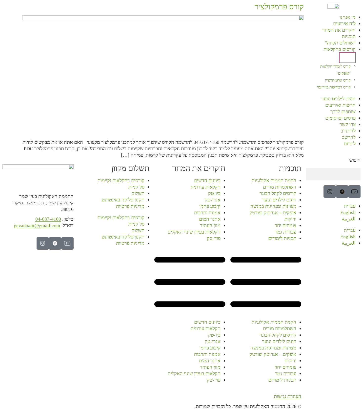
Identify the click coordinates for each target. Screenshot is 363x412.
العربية (349, 218)
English (348, 212)
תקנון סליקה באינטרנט (123, 199)
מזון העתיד (210, 225)
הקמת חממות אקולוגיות (274, 180)
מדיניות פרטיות (130, 206)
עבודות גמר (285, 232)
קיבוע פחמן (210, 206)
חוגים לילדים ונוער (279, 199)
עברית (350, 206)
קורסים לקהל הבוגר (278, 193)
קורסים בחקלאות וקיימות (121, 180)
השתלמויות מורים (279, 187)
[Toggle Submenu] (347, 57)
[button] (266, 282)
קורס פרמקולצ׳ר (279, 6)
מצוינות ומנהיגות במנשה (273, 206)
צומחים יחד (285, 225)
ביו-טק (214, 193)
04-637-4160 (48, 219)
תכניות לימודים (282, 238)
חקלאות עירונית (206, 187)
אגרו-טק (213, 199)
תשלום (138, 193)
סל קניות (136, 187)
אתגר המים (210, 219)
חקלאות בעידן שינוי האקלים (194, 232)
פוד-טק (214, 238)
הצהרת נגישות (287, 396)
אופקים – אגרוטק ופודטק (272, 212)
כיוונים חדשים (207, 180)
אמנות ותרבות (207, 212)
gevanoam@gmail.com (37, 225)
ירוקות (290, 219)
